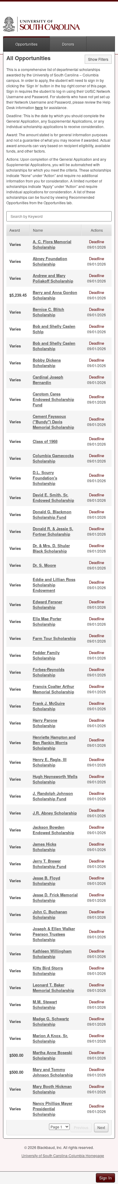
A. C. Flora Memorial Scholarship (52, 244)
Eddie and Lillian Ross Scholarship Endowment (54, 584)
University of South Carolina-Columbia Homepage (62, 1155)
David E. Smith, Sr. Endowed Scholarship (53, 497)
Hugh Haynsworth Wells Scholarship (55, 779)
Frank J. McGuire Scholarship (49, 705)
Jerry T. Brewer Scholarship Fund (49, 863)
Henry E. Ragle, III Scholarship (50, 762)
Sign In (105, 1178)
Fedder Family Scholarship (46, 655)
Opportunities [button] (26, 44)
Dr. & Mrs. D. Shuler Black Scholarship (51, 548)
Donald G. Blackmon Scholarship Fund (52, 514)
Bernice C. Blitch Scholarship (48, 312)
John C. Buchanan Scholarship (50, 914)
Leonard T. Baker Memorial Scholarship (53, 987)
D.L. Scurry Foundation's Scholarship (45, 477)
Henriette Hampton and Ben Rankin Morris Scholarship (54, 742)
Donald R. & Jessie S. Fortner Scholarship (53, 531)
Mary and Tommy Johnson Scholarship (53, 1072)
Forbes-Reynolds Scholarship (48, 672)
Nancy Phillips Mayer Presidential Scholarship (52, 1108)
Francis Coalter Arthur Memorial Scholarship (53, 689)
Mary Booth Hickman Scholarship (52, 1089)
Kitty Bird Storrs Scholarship (48, 970)
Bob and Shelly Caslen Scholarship (54, 345)
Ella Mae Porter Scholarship (47, 621)
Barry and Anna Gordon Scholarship (55, 295)
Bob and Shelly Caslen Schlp (54, 328)
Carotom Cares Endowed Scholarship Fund (53, 399)
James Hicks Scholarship (44, 846)
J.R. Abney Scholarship (55, 813)
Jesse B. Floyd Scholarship (46, 880)
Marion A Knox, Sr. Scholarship (50, 1038)
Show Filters (98, 59)
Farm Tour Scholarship (54, 638)
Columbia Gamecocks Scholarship (53, 458)
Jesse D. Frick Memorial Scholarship (55, 897)
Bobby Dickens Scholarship (47, 362)
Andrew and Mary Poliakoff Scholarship (53, 278)
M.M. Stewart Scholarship (45, 1004)
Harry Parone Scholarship (45, 722)
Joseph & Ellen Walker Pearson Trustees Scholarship (54, 934)
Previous (81, 1127)
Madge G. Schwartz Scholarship (51, 1021)
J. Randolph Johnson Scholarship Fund (53, 796)
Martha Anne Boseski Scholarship (52, 1055)
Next (101, 1127)
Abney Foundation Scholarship (50, 261)
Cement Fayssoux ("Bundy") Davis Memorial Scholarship (53, 421)
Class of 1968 (45, 441)
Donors (68, 44)
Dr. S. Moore (44, 565)
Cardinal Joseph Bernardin (48, 379)
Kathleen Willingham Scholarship (52, 953)
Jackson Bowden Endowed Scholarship (53, 829)
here (39, 107)
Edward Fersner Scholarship (47, 604)
